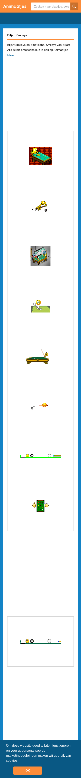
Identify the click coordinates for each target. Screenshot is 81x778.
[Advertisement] (40, 93)
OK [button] (28, 770)
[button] (19, 760)
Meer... (11, 55)
